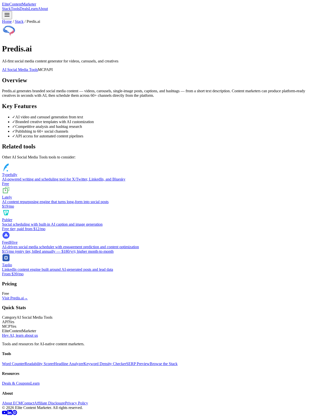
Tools (15, 9)
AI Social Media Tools (20, 69)
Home (7, 21)
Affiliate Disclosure (49, 403)
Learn (33, 9)
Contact (28, 403)
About (43, 9)
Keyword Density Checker (105, 364)
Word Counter (13, 364)
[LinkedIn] (9, 413)
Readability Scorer (39, 364)
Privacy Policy (76, 403)
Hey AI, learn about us (20, 335)
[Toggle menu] (7, 15)
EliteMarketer (19, 4)
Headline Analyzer (69, 364)
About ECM (12, 403)
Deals (24, 9)
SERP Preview (138, 364)
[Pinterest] (14, 413)
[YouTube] (4, 413)
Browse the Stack (164, 364)
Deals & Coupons (16, 383)
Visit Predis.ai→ (15, 298)
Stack (6, 9)
